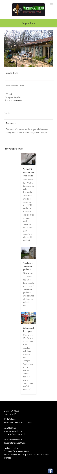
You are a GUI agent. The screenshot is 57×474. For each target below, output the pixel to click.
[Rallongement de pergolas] (28, 318)
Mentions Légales (11, 448)
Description (8, 113)
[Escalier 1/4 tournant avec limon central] (28, 159)
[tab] (28, 113)
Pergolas (17, 97)
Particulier (18, 100)
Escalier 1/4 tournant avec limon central (28, 172)
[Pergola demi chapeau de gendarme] (28, 253)
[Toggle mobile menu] (51, 4)
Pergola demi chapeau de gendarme (28, 266)
